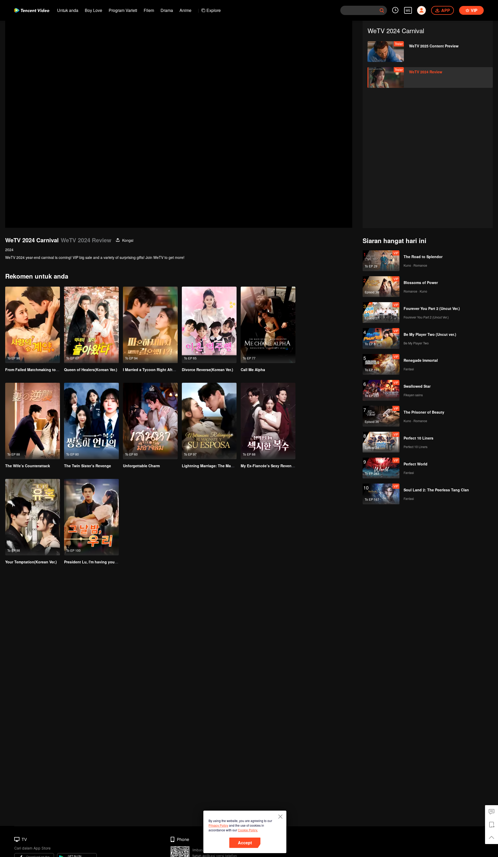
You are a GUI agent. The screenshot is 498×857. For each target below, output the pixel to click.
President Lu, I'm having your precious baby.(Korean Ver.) (115, 561)
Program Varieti (123, 10)
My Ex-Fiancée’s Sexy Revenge (268, 465)
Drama (167, 10)
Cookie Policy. (248, 830)
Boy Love (93, 10)
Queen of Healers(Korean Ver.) (90, 369)
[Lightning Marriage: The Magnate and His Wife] (209, 421)
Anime (185, 10)
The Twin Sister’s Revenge (87, 465)
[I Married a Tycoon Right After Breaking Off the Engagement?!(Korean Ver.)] (150, 325)
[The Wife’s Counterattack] (32, 421)
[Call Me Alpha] (268, 325)
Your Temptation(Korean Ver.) (31, 561)
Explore (213, 10)
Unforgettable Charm (141, 465)
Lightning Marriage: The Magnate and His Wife (223, 465)
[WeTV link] (31, 10)
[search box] (382, 10)
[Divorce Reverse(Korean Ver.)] (209, 325)
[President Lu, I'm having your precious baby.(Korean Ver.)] (91, 517)
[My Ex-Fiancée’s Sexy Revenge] (268, 421)
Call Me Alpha (253, 369)
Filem (149, 10)
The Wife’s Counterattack (27, 465)
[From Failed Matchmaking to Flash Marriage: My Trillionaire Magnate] (32, 325)
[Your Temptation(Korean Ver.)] (32, 517)
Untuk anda (67, 10)
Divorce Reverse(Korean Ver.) (207, 369)
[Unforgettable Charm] (150, 421)
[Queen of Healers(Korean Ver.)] (91, 325)
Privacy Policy (218, 825)
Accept (245, 843)
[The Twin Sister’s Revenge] (91, 421)
